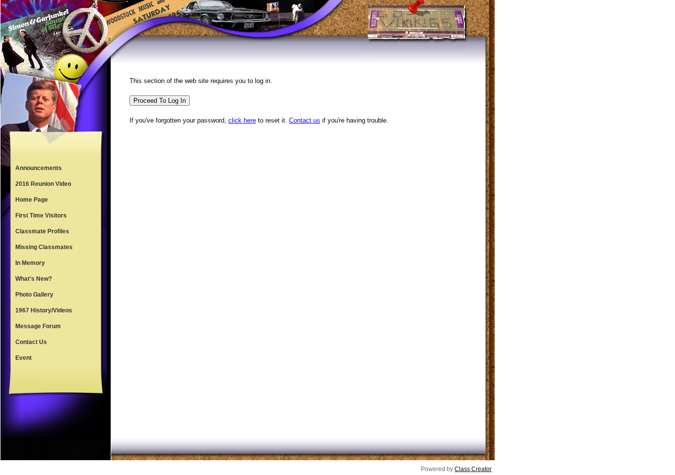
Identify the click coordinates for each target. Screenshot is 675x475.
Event (23, 357)
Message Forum (38, 326)
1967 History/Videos (43, 310)
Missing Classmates (44, 247)
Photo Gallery (34, 294)
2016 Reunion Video (43, 183)
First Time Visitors (41, 215)
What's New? (33, 278)
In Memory (30, 262)
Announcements (38, 168)
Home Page (31, 199)
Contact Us (31, 342)
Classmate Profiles (42, 231)
